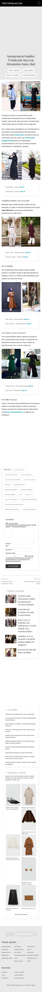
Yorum (8, 544)
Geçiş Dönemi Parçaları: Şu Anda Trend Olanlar (26, 612)
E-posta (9, 550)
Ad (7, 546)
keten (20, 494)
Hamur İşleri (17, 946)
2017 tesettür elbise (18, 470)
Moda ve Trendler (13, 75)
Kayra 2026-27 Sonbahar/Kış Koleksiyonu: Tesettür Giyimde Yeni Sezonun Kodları (27, 626)
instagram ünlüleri (10, 494)
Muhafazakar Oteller (7, 958)
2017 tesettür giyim (26, 474)
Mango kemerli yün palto (28, 858)
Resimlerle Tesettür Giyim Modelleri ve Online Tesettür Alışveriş (12, 3)
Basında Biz (5, 978)
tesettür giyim (19, 135)
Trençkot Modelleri (28, 75)
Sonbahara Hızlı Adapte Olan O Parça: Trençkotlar (19, 714)
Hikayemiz (4, 972)
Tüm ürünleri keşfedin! (21, 914)
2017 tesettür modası (29, 479)
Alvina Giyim (30, 952)
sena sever (29, 494)
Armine (29, 949)
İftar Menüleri (5, 955)
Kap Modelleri (28, 70)
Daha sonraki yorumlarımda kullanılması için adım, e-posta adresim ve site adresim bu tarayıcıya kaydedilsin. (20, 558)
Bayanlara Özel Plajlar (33, 955)
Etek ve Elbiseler (14, 70)
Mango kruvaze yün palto (28, 807)
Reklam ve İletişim (19, 972)
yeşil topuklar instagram (29, 509)
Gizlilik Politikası (18, 975)
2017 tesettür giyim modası (12, 479)
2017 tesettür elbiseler (11, 474)
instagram (8, 484)
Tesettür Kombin (6, 952)
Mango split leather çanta (28, 908)
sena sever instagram (11, 499)
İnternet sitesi (10, 553)
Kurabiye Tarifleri (18, 949)
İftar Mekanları (31, 946)
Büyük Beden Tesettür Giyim (20, 957)
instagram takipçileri (26, 489)
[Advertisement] (21, 30)
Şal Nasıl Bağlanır (6, 946)
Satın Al (21, 187)
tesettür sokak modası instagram (14, 504)
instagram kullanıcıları (11, 489)
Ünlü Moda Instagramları (12, 509)
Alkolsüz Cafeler (18, 961)
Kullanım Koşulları (19, 978)
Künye (3, 975)
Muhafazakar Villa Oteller (32, 960)
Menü (38, 3)
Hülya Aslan (5, 949)
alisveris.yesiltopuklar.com (13, 412)
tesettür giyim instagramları (28, 499)
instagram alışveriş (19, 484)
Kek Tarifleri (17, 952)
